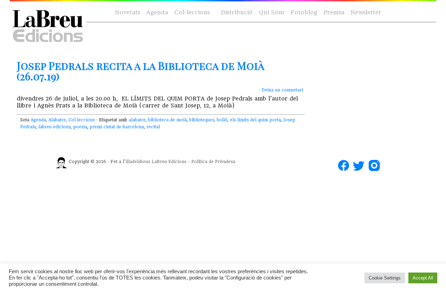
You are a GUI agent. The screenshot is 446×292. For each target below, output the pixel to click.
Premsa (334, 12)
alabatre (137, 119)
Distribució (237, 12)
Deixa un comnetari (282, 90)
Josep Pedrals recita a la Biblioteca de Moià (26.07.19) (140, 71)
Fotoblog (304, 12)
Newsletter (366, 12)
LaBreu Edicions (169, 161)
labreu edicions (54, 126)
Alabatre (57, 119)
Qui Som (271, 12)
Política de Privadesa (213, 161)
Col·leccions (191, 12)
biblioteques (201, 119)
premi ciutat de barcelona (117, 126)
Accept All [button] (423, 278)
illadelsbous (137, 161)
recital (153, 126)
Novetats (127, 12)
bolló (222, 119)
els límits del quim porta (255, 119)
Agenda (157, 12)
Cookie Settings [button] (385, 278)
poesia (80, 126)
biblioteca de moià (167, 119)
